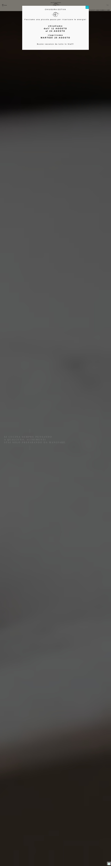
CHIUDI (87, 7)
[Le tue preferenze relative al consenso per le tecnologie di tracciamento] (109, 864)
